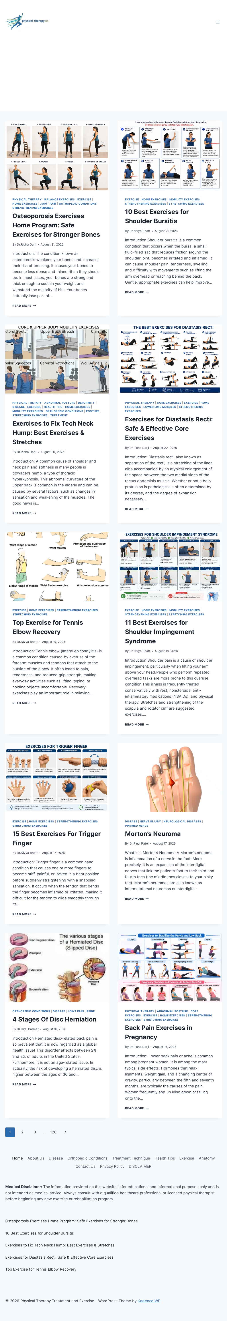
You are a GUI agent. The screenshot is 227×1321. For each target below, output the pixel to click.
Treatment (59, 415)
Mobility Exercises (184, 199)
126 (53, 1132)
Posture (93, 411)
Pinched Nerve (136, 825)
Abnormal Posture (59, 402)
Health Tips (53, 407)
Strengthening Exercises (33, 207)
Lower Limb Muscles (159, 407)
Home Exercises (24, 203)
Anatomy (207, 1158)
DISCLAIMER (140, 1166)
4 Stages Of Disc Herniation (54, 1019)
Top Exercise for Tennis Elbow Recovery (40, 1269)
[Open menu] (217, 22)
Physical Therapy (27, 199)
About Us (35, 1158)
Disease (18, 407)
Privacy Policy (112, 1166)
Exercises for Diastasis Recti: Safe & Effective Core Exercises (169, 428)
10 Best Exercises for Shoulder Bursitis (39, 1233)
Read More (24, 305)
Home (17, 1158)
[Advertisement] (113, 77)
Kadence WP (149, 1301)
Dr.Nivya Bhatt (139, 231)
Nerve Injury (150, 821)
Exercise (84, 199)
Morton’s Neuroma (153, 833)
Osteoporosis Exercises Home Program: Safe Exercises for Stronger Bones (56, 225)
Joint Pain (48, 203)
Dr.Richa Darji (26, 244)
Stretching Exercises (186, 203)
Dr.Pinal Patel (139, 843)
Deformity (86, 402)
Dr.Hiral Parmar (28, 1029)
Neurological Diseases (182, 821)
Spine (90, 1011)
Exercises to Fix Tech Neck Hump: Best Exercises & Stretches (52, 433)
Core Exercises (169, 402)
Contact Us (86, 1166)
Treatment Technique (131, 1158)
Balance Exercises (59, 199)
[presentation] (57, 155)
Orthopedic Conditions (78, 203)
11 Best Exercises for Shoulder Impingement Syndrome (159, 632)
